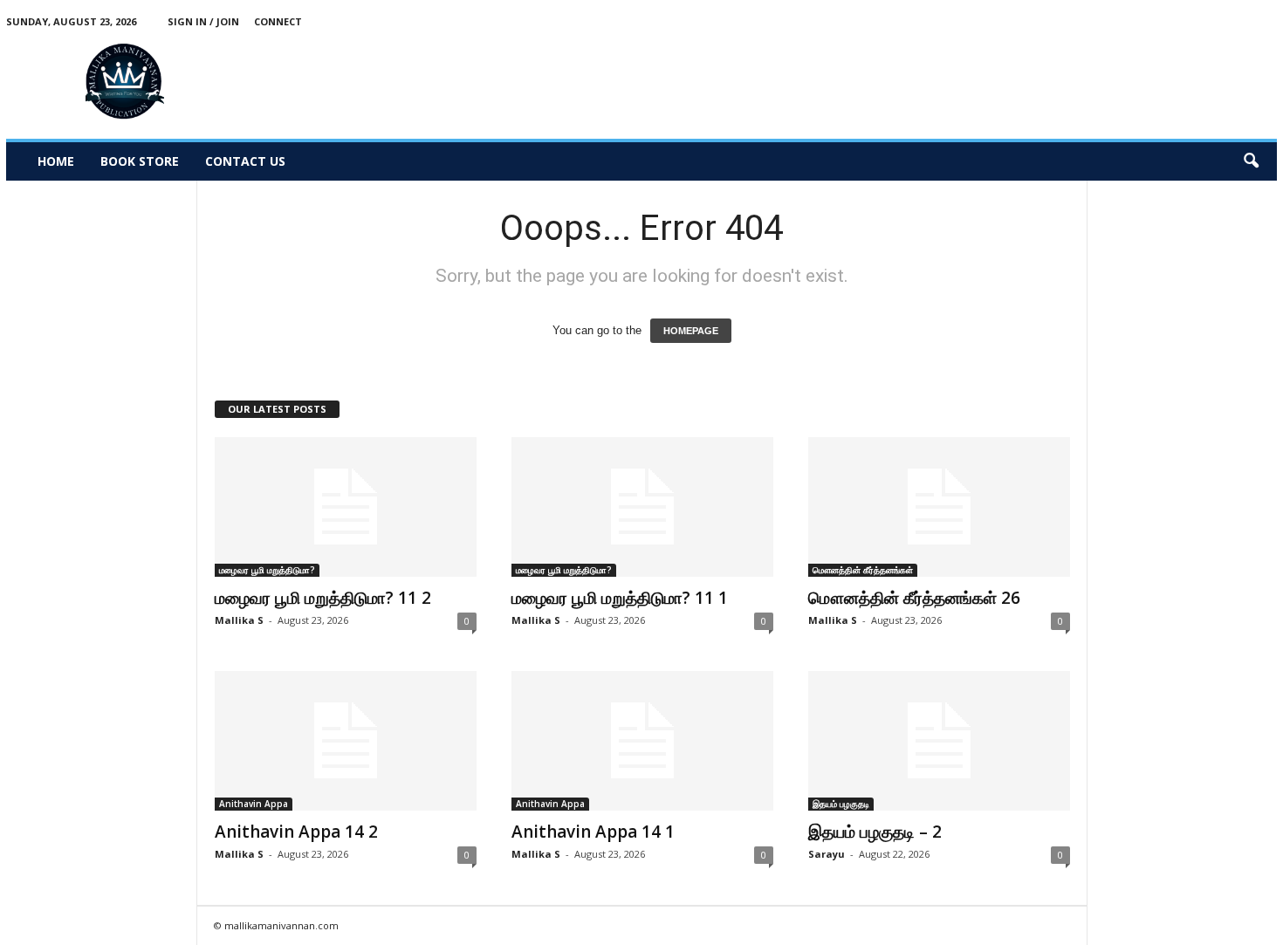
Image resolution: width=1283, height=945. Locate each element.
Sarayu (826, 853)
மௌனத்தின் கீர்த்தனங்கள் (863, 570)
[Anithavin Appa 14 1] (642, 741)
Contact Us (245, 161)
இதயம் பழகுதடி (841, 804)
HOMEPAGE (690, 330)
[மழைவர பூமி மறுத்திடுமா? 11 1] (642, 507)
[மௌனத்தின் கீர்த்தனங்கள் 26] (939, 507)
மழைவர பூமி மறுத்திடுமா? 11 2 (323, 597)
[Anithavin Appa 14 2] (346, 741)
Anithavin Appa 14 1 (593, 831)
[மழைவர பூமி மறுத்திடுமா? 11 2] (346, 507)
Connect (278, 21)
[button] (1251, 161)
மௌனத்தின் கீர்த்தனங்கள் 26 (914, 597)
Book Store (139, 161)
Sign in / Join (203, 21)
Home (56, 161)
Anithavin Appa (253, 804)
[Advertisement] (959, 82)
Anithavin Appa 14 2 (296, 831)
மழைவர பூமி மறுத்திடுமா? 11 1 (619, 597)
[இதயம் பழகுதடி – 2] (939, 741)
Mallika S (239, 620)
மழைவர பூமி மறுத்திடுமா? (267, 570)
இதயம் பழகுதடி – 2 (875, 831)
